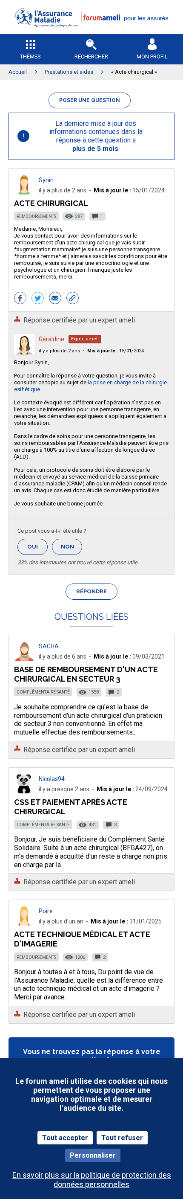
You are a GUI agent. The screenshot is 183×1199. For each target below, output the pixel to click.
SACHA (49, 646)
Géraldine (51, 339)
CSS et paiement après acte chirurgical (70, 807)
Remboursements (36, 216)
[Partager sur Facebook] (20, 299)
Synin (46, 180)
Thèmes (30, 56)
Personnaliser (93, 1155)
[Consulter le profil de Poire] (24, 923)
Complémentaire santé (43, 692)
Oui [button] (37, 546)
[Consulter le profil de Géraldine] (24, 352)
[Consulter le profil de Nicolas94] (24, 791)
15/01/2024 (115, 351)
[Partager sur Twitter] (37, 299)
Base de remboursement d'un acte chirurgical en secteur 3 (86, 674)
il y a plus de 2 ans (59, 351)
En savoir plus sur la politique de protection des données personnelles (91, 1179)
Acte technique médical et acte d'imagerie (82, 939)
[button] (91, 32)
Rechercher (91, 56)
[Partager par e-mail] (55, 299)
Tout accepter (65, 1138)
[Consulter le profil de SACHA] (24, 658)
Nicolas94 (52, 778)
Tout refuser (122, 1138)
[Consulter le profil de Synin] (24, 192)
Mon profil (152, 56)
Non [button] (71, 549)
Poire (46, 911)
